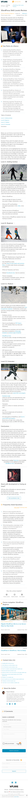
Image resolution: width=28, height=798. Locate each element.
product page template (15, 333)
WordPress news (10, 463)
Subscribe (16, 460)
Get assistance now (14, 498)
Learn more (16, 796)
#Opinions (24, 13)
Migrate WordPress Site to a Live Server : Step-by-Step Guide (14, 625)
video (19, 206)
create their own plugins (19, 393)
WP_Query (18, 323)
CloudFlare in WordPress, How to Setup (13, 650)
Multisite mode (6, 396)
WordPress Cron (6, 336)
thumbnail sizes (11, 273)
